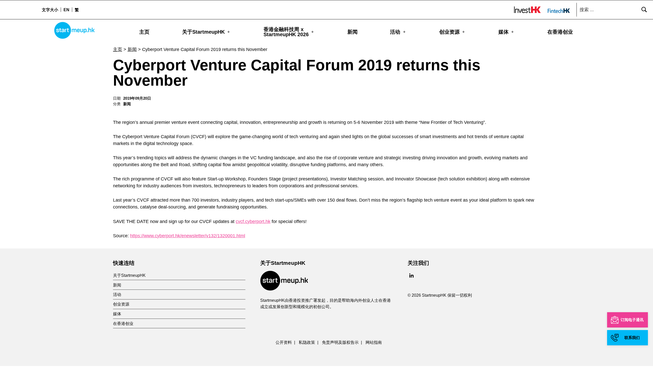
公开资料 (283, 342)
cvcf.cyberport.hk (253, 221)
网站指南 (374, 342)
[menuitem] (66, 9)
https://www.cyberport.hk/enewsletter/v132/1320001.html (187, 235)
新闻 (352, 32)
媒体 (503, 32)
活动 (395, 32)
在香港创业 (560, 32)
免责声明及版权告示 (340, 342)
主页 (144, 32)
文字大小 (50, 9)
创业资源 (449, 32)
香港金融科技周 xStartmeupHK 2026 (286, 32)
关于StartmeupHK (203, 32)
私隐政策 (307, 342)
